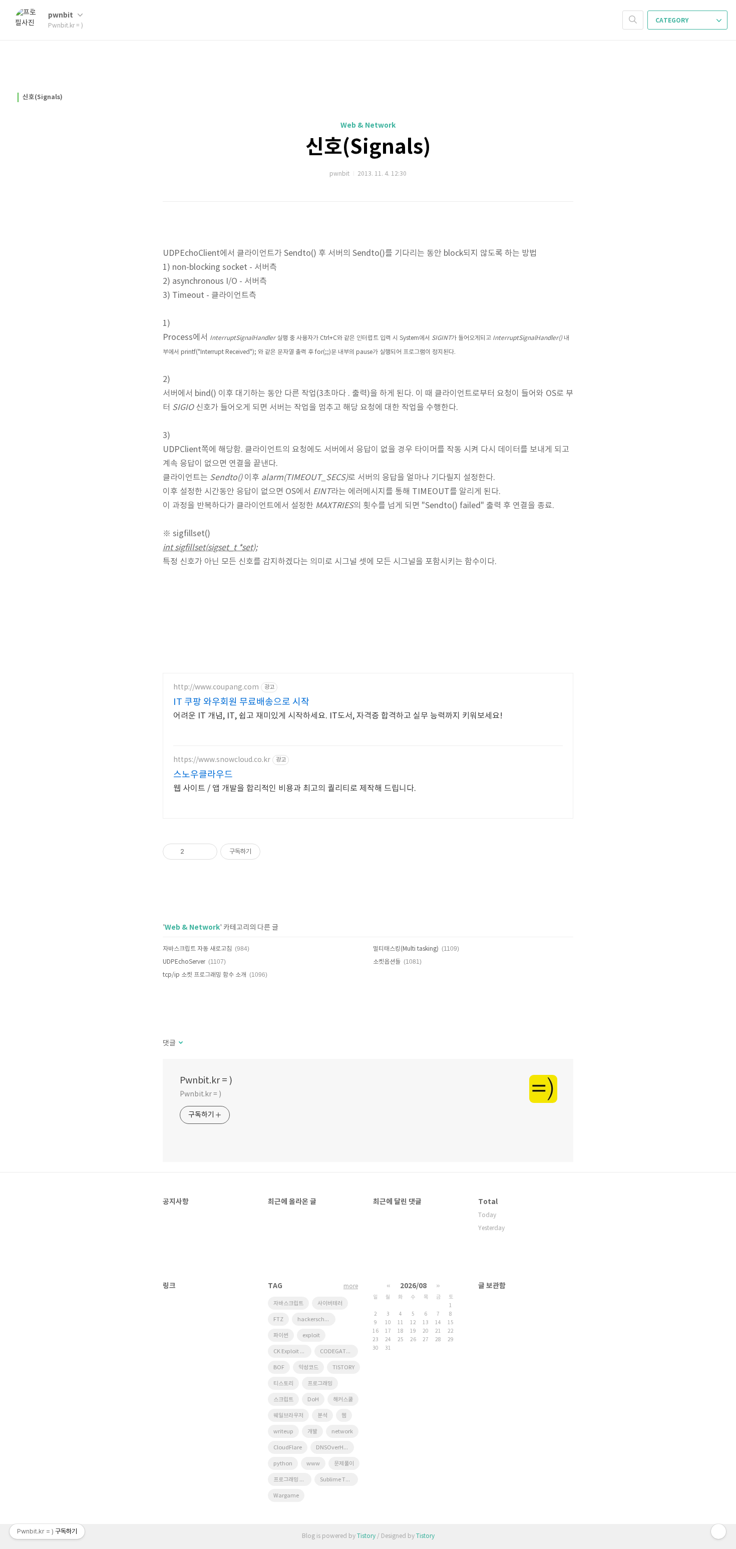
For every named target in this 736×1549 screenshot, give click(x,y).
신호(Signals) (43, 97)
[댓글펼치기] (180, 1043)
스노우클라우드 (203, 774)
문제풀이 (344, 1463)
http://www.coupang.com (216, 687)
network (342, 1431)
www (313, 1463)
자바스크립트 (288, 1303)
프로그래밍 (319, 1383)
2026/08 (413, 1286)
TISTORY (343, 1367)
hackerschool (315, 1319)
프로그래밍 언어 (291, 1479)
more (350, 1286)
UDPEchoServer (184, 962)
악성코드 (308, 1367)
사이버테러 (329, 1303)
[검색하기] (633, 20)
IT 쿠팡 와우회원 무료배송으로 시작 (241, 702)
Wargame (286, 1495)
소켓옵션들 (387, 962)
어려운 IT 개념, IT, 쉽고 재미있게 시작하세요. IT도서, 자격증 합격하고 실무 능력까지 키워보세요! (338, 715)
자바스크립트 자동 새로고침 (197, 949)
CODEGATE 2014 (339, 1351)
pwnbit (61, 15)
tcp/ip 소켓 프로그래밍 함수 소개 (204, 975)
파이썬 (280, 1335)
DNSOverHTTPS (335, 1447)
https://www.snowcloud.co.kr (221, 760)
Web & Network (368, 125)
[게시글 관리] (206, 851)
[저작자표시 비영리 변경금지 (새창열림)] (273, 852)
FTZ (278, 1319)
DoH (313, 1399)
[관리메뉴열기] (718, 1531)
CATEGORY (672, 20)
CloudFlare (287, 1447)
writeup (283, 1431)
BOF (278, 1367)
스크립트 (283, 1399)
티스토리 (283, 1383)
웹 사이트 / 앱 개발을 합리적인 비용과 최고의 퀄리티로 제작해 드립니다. (294, 788)
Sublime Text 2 (338, 1479)
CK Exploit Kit (290, 1351)
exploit (311, 1335)
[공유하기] (193, 851)
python (282, 1463)
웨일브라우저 (288, 1415)
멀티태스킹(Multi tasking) (406, 949)
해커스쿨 (343, 1399)
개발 (312, 1431)
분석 (322, 1415)
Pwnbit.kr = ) (206, 1080)
